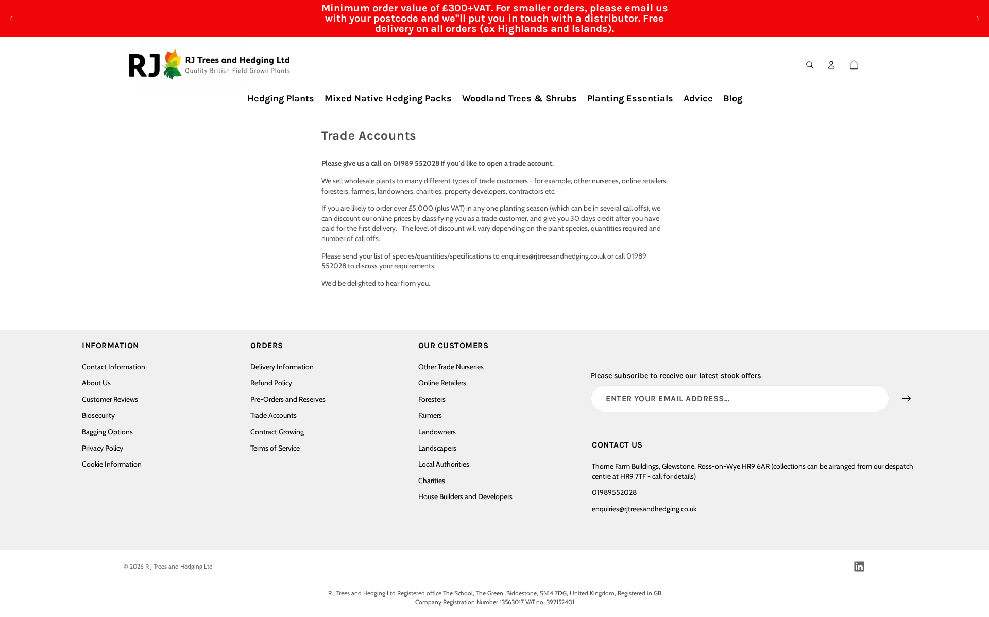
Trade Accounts (273, 415)
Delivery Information (282, 366)
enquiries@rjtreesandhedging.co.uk (553, 256)
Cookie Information (112, 464)
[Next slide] (977, 18)
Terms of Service (275, 448)
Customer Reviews (110, 399)
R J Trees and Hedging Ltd (179, 566)
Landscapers (437, 448)
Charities (431, 480)
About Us (96, 382)
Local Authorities (443, 464)
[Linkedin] (859, 566)
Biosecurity (98, 415)
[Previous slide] (11, 18)
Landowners (437, 431)
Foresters (432, 399)
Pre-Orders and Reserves (288, 399)
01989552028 (614, 492)
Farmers (430, 415)
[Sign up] (906, 398)
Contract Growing (277, 431)
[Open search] (809, 65)
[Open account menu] (831, 65)
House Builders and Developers (465, 496)
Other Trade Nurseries (451, 366)
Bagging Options (107, 431)
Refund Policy (271, 382)
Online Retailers (442, 382)
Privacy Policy (102, 448)
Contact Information (113, 366)
